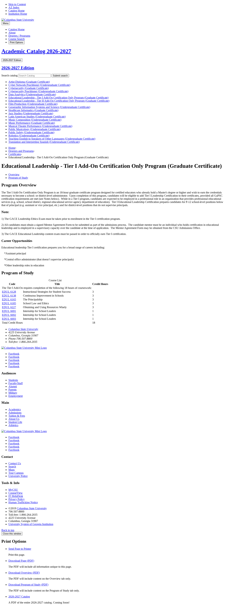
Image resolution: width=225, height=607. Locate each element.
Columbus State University (23, 329)
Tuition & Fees (16, 415)
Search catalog (9, 75)
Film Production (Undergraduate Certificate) (32, 103)
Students (13, 380)
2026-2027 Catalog (19, 596)
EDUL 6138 (9, 295)
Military (12, 392)
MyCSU (13, 489)
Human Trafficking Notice (23, 502)
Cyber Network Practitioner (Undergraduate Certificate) (39, 84)
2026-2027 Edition (17, 68)
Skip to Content (17, 4)
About (11, 32)
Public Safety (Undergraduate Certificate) (31, 132)
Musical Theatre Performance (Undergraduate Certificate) (40, 126)
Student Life (15, 422)
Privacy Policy (16, 499)
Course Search (16, 38)
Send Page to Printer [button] (19, 548)
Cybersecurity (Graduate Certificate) (28, 88)
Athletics (13, 425)
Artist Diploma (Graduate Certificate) (29, 81)
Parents (12, 389)
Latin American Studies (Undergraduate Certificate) (37, 116)
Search (12, 466)
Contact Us (14, 463)
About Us (13, 418)
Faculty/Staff (15, 383)
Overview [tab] (14, 174)
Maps (11, 469)
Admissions (14, 412)
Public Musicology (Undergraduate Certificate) (34, 129)
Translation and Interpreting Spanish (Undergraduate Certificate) (44, 141)
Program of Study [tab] (18, 177)
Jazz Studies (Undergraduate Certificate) (30, 113)
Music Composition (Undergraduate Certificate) (34, 119)
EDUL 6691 (9, 311)
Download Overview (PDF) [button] (24, 572)
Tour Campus (16, 472)
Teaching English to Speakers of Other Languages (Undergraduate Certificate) (51, 138)
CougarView (15, 492)
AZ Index (13, 7)
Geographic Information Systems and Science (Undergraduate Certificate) (49, 107)
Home (11, 147)
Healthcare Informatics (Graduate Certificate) (33, 110)
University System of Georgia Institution (30, 524)
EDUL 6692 (9, 314)
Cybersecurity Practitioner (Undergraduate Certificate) (38, 91)
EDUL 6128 (9, 291)
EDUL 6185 (9, 303)
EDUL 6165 (9, 299)
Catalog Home (16, 10)
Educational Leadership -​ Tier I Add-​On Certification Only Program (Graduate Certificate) (58, 97)
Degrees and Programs (21, 151)
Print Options (16, 42)
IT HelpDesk (15, 496)
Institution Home (17, 13)
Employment (15, 395)
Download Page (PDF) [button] (21, 560)
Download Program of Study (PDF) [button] (28, 584)
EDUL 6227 (9, 307)
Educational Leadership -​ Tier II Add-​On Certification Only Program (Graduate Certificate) (58, 100)
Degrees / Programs (19, 35)
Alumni (12, 386)
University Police (18, 476)
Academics (14, 409)
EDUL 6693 (9, 318)
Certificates (14, 154)
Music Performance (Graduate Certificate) (31, 122)
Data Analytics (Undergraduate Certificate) (32, 94)
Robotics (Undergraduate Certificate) (28, 135)
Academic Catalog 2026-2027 (36, 51)
